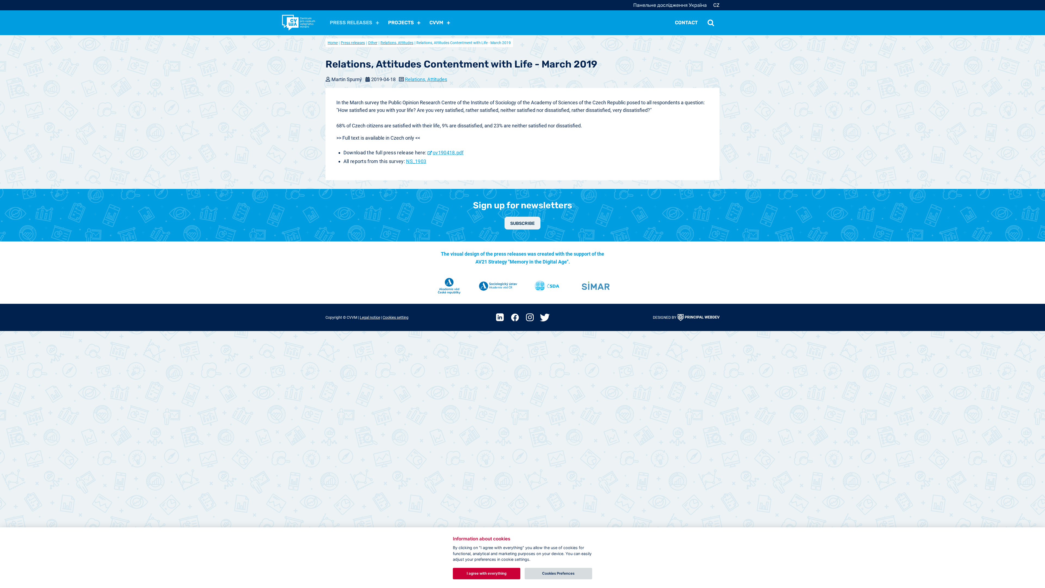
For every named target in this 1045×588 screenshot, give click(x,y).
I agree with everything (486, 573)
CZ (716, 5)
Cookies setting (395, 317)
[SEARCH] (711, 22)
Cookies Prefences (558, 573)
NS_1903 (416, 161)
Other (372, 43)
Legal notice (370, 317)
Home (333, 43)
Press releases (353, 43)
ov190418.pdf (448, 152)
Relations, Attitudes (396, 43)
